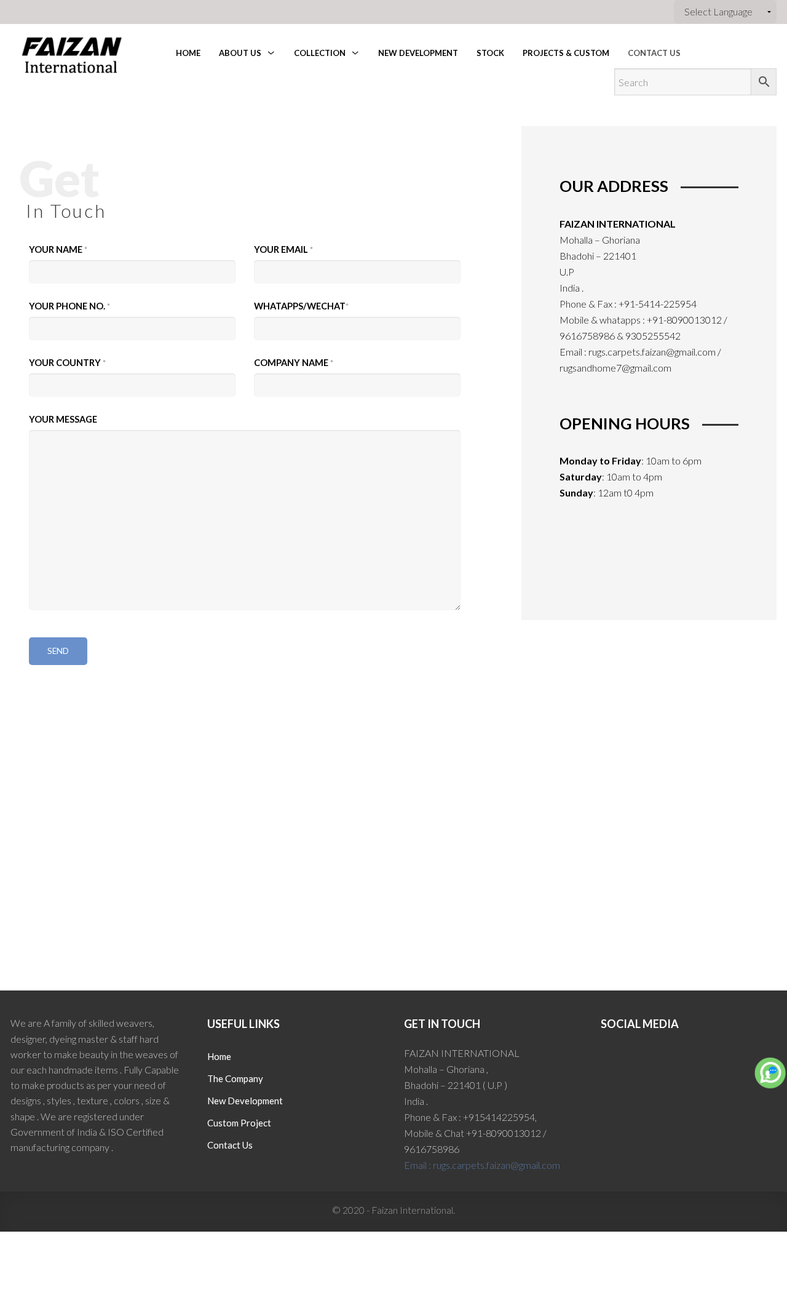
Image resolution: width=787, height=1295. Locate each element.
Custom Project (239, 1122)
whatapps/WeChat (301, 306)
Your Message (63, 419)
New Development (245, 1100)
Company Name (293, 362)
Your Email (283, 249)
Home (219, 1056)
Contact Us (230, 1144)
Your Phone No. (69, 306)
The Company (235, 1078)
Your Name (58, 249)
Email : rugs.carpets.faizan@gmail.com (482, 1165)
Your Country (67, 362)
